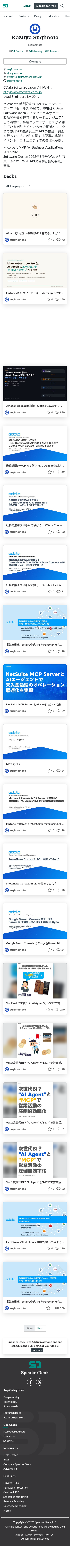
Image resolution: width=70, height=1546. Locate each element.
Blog (6, 1459)
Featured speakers (14, 1417)
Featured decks (12, 1412)
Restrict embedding (15, 1505)
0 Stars (36, 61)
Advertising (10, 1468)
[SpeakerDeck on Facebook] (30, 1382)
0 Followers (52, 51)
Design (38, 16)
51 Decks (17, 51)
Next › (40, 1328)
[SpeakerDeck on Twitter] (39, 1382)
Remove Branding (13, 1501)
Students (8, 1440)
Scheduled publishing (15, 1496)
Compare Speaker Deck (17, 1464)
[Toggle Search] (62, 6)
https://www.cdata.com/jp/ (22, 92)
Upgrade (37, 1350)
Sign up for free (46, 5)
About (19, 1534)
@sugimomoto (15, 73)
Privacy (38, 1534)
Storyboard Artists (14, 1431)
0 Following (35, 51)
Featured (8, 16)
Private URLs (11, 1482)
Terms (28, 1534)
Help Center (10, 1454)
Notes (7, 1510)
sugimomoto (14, 69)
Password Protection (15, 1487)
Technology (10, 1401)
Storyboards (10, 1406)
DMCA (49, 1534)
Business (24, 16)
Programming (11, 1397)
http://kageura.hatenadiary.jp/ (24, 76)
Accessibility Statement (35, 1538)
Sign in (27, 5)
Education (53, 16)
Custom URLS (11, 1492)
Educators (9, 1436)
